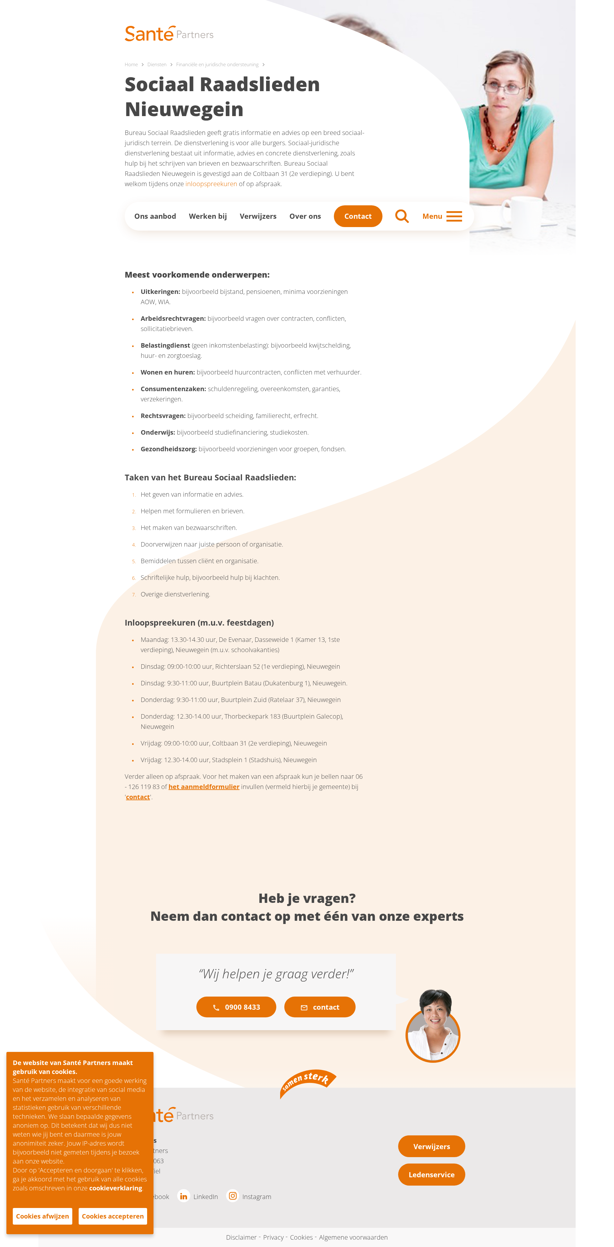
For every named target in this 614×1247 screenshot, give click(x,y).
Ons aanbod (155, 216)
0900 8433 (241, 1007)
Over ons (305, 216)
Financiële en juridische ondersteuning (217, 64)
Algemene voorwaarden (353, 1237)
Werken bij (208, 216)
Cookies (301, 1237)
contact (138, 797)
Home (131, 64)
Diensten (157, 64)
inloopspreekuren (211, 183)
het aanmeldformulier (204, 786)
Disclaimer (241, 1237)
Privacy (273, 1237)
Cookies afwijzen (42, 1216)
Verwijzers (258, 216)
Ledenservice (432, 1174)
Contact (358, 216)
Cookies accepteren (113, 1216)
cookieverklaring (115, 1188)
